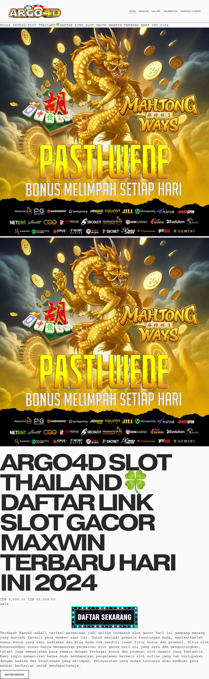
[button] (14, 674)
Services (143, 11)
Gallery (156, 11)
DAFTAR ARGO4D (14, 674)
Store (132, 11)
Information (170, 11)
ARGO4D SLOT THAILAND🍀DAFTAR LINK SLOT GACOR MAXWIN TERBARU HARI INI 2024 (91, 25)
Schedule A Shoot (191, 11)
